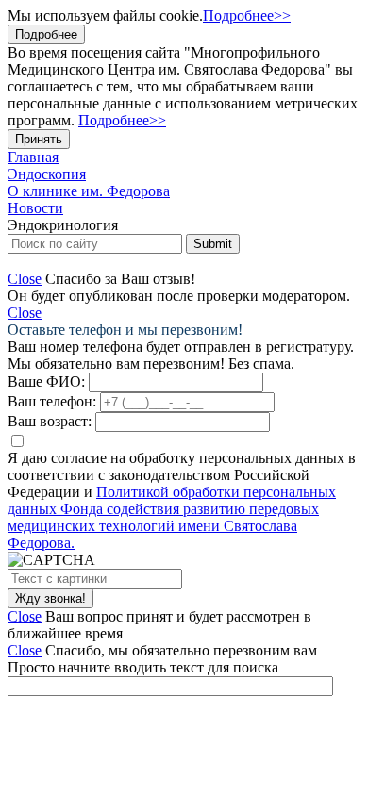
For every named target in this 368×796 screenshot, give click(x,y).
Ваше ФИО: (46, 381)
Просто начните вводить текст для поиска (143, 667)
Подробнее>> (247, 16)
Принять (38, 139)
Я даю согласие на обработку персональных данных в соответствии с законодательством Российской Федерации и (182, 500)
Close (25, 279)
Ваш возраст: (50, 421)
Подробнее (46, 34)
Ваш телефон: (52, 401)
